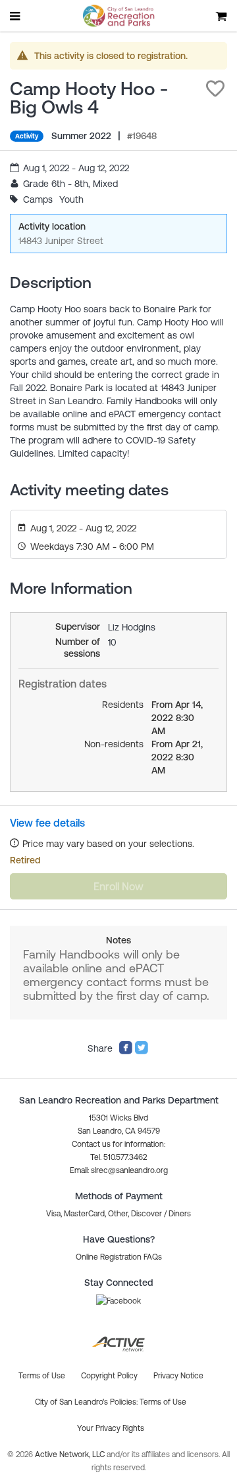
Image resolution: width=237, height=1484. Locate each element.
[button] (215, 88)
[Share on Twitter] (141, 1051)
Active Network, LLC (71, 1454)
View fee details (47, 823)
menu (16, 15)
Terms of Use (163, 1402)
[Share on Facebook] (126, 1051)
